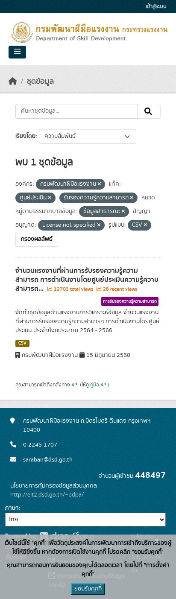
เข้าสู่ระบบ (156, 7)
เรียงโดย (25, 136)
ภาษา (12, 508)
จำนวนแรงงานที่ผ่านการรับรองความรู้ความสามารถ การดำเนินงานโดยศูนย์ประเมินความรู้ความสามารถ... (86, 279)
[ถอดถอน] (99, 184)
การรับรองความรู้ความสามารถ (130, 301)
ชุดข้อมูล (40, 81)
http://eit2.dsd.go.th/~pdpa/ (47, 495)
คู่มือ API (99, 385)
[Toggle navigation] (17, 52)
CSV (22, 343)
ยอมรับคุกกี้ (88, 588)
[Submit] (149, 111)
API (75, 385)
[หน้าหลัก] (13, 81)
